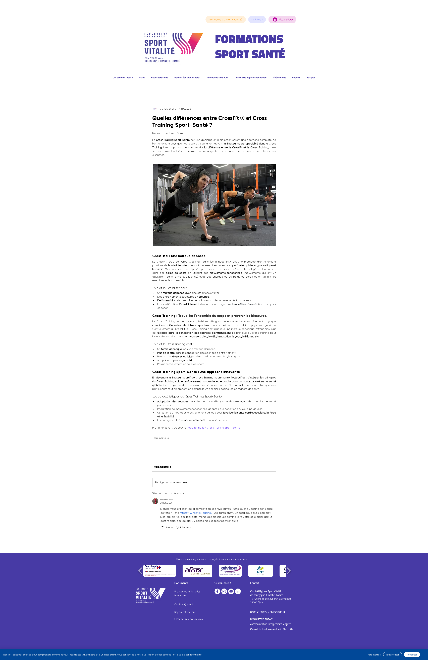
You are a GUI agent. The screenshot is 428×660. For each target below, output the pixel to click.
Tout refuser (392, 654)
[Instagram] (224, 591)
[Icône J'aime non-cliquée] (162, 528)
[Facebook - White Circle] (217, 591)
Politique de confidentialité (187, 654)
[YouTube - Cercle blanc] (231, 591)
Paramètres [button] (374, 654)
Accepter (412, 654)
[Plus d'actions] (274, 501)
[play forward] (288, 570)
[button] (257, 19)
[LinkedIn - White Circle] (238, 591)
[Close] (424, 654)
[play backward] (140, 570)
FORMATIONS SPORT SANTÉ (250, 46)
